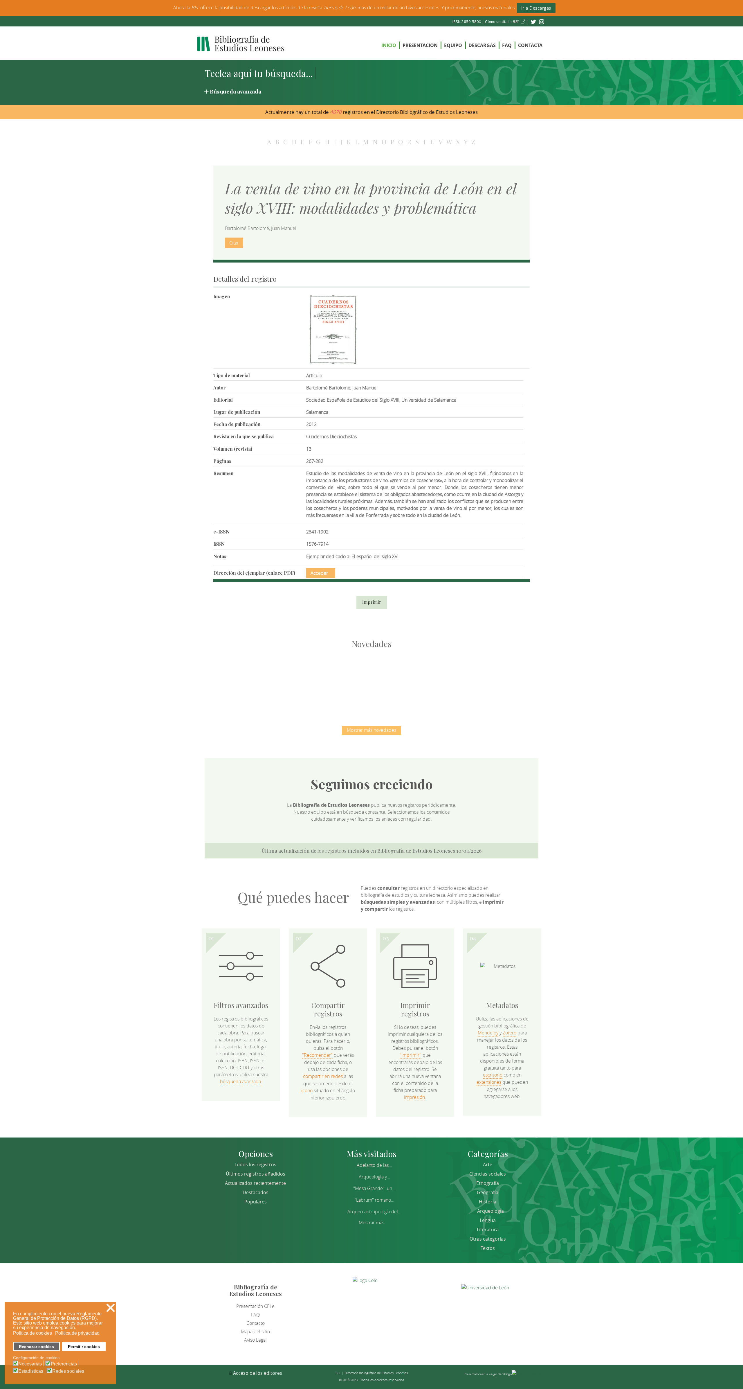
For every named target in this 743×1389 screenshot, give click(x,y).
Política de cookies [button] (32, 1333)
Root (259, 691)
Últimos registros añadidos (255, 1174)
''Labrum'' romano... (374, 1200)
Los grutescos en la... (310, 681)
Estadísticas (30, 1371)
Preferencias (64, 1364)
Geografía (487, 1192)
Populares (255, 1201)
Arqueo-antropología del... (374, 1211)
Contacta (530, 45)
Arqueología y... (374, 1177)
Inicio (388, 45)
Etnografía (487, 1183)
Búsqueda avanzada (235, 91)
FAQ (507, 45)
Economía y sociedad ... (493, 681)
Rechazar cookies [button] (36, 1346)
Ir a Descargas (536, 8)
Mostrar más (371, 1222)
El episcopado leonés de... (249, 681)
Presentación (420, 45)
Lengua (488, 1220)
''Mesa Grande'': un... (374, 1188)
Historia (487, 1201)
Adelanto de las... (374, 1165)
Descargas (482, 45)
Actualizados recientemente (255, 1183)
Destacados (255, 1192)
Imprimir (371, 602)
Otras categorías (488, 1239)
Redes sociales (68, 1371)
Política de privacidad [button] (77, 1333)
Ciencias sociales (487, 1174)
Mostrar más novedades (371, 730)
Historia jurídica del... (371, 681)
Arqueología (490, 1211)
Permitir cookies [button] (84, 1346)
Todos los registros (255, 1164)
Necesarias (30, 1364)
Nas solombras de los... (432, 681)
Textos (488, 1248)
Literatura (488, 1229)
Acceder (319, 573)
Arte (487, 1164)
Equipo (453, 45)
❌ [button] (110, 1308)
